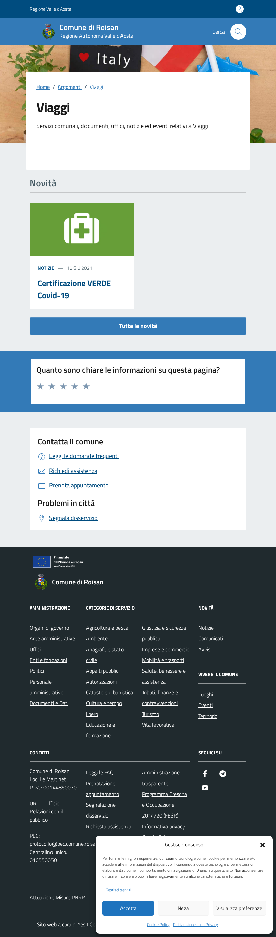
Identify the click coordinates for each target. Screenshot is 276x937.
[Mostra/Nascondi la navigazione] (8, 31)
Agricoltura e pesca (107, 628)
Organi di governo (49, 628)
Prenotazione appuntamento (102, 788)
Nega (183, 908)
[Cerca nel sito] (238, 32)
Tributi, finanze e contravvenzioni (160, 697)
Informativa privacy (163, 826)
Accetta (128, 908)
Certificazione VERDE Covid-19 (74, 289)
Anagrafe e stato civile (105, 654)
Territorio (207, 716)
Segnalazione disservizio (101, 810)
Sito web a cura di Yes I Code (69, 924)
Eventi (205, 705)
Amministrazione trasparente (161, 777)
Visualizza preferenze (239, 908)
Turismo (150, 714)
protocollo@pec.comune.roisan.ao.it (69, 844)
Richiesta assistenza (108, 826)
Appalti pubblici (102, 671)
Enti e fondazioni (48, 660)
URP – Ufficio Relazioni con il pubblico (46, 811)
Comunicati (210, 638)
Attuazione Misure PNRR (57, 897)
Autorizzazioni (101, 682)
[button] (262, 844)
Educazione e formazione (100, 730)
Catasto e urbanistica (109, 692)
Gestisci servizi (118, 890)
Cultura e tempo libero (104, 708)
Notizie (206, 628)
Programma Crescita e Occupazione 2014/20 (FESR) (164, 805)
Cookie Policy (158, 925)
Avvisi (204, 649)
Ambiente (97, 638)
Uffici (35, 649)
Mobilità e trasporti (163, 660)
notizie (46, 267)
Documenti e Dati (49, 703)
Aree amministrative (52, 638)
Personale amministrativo (46, 687)
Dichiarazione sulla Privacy (195, 925)
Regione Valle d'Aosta (50, 8)
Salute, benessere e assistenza (164, 676)
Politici (37, 671)
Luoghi (205, 694)
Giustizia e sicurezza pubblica (164, 633)
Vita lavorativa (158, 725)
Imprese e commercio (165, 649)
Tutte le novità (138, 326)
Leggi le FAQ (100, 772)
